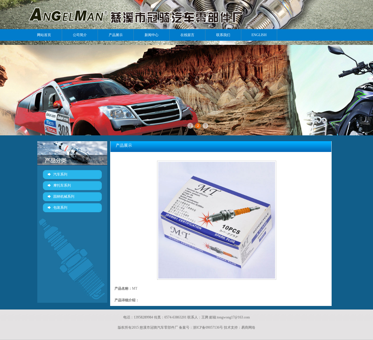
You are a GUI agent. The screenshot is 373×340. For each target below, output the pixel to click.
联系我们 (223, 35)
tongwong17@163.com (233, 317)
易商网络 (248, 327)
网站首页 (44, 35)
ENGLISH (259, 35)
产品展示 (116, 35)
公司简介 (80, 35)
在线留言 (187, 35)
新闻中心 (152, 35)
